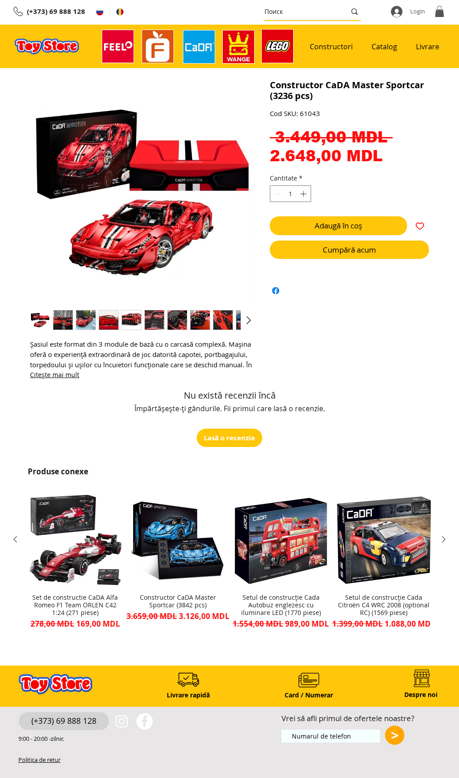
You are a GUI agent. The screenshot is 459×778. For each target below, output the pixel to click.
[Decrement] (276, 194)
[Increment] (304, 194)
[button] (439, 11)
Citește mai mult (54, 374)
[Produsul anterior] (15, 539)
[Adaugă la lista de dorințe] (420, 225)
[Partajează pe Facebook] (275, 290)
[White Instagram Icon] (121, 721)
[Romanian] (119, 11)
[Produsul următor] (443, 539)
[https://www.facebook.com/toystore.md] (144, 721)
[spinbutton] (290, 194)
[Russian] (99, 11)
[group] (229, 565)
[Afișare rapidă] (75, 540)
